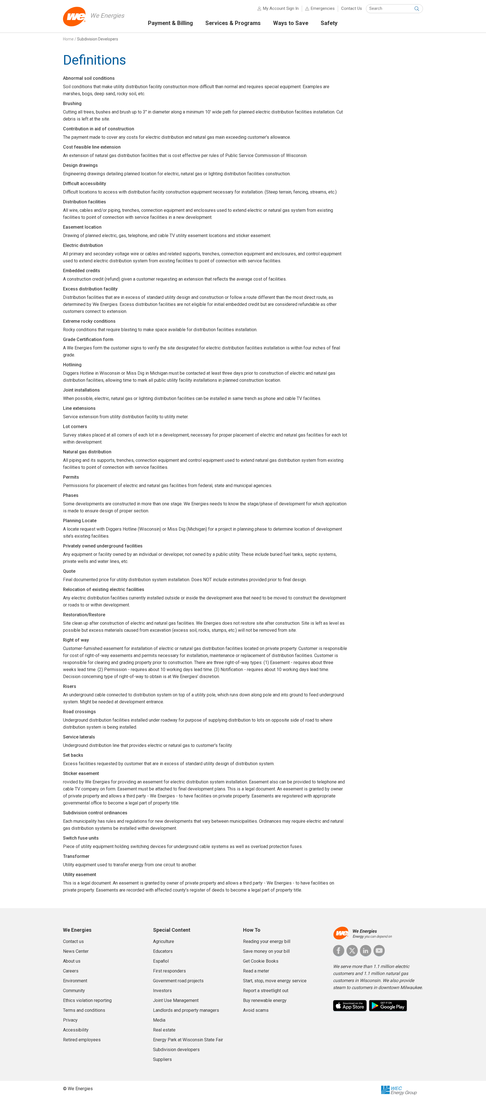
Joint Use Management (176, 1000)
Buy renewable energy (265, 1000)
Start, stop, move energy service (275, 980)
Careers (70, 971)
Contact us (73, 941)
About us (71, 961)
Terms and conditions (84, 1010)
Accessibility (76, 1030)
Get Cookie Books (260, 961)
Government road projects (178, 980)
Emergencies (323, 8)
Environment (75, 980)
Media (159, 1020)
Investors (162, 990)
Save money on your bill (266, 951)
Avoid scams (256, 1010)
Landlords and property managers (186, 1010)
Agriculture (163, 941)
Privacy (70, 1020)
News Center (76, 951)
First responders (169, 971)
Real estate (164, 1030)
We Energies (107, 15)
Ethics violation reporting (87, 1000)
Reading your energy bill (266, 941)
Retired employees (82, 1039)
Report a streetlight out (265, 990)
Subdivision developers (176, 1049)
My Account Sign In (281, 8)
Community (74, 990)
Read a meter (256, 971)
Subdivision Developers (97, 39)
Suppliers (162, 1059)
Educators (163, 951)
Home (68, 39)
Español (161, 961)
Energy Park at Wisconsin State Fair (188, 1039)
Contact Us (351, 8)
